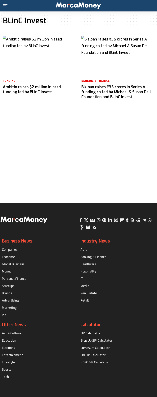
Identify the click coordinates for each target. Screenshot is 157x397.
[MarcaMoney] (78, 5)
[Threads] (81, 227)
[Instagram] (98, 220)
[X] (86, 220)
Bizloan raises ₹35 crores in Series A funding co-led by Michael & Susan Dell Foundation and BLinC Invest (116, 91)
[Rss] (94, 227)
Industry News (95, 241)
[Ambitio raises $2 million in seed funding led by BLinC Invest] (39, 56)
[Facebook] (80, 220)
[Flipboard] (122, 220)
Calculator (90, 325)
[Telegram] (144, 220)
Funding (9, 80)
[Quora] (132, 220)
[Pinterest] (104, 220)
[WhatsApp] (149, 220)
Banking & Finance (95, 80)
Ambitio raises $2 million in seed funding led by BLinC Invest (32, 89)
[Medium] (116, 220)
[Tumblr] (127, 220)
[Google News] (92, 220)
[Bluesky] (88, 227)
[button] (6, 5)
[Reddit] (138, 220)
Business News (17, 241)
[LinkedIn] (110, 220)
